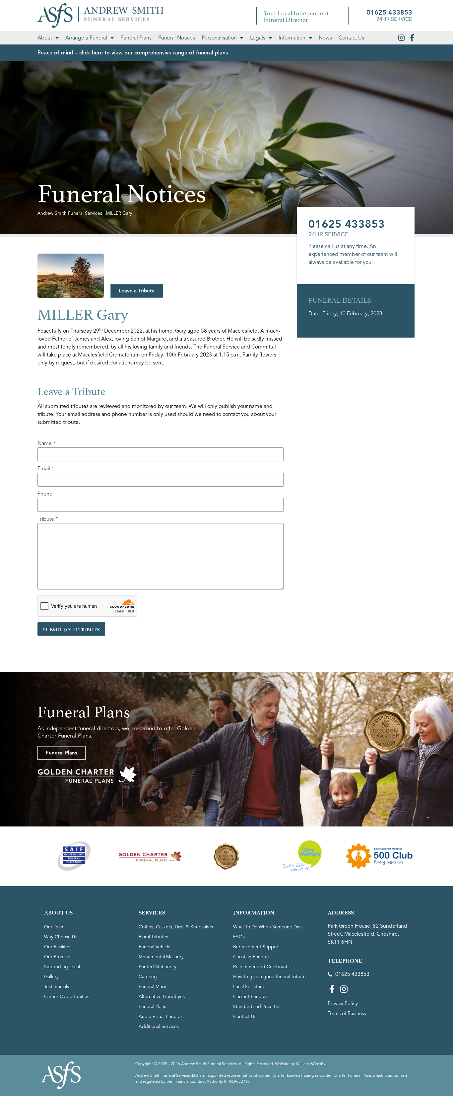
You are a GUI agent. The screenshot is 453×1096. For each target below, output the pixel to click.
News (325, 38)
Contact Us (351, 38)
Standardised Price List (257, 1006)
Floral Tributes (153, 937)
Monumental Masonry (161, 957)
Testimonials (56, 986)
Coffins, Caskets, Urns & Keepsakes (176, 927)
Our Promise (57, 957)
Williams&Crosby (310, 1063)
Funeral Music (153, 986)
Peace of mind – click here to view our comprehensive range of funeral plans (132, 52)
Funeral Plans (136, 38)
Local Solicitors (248, 986)
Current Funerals (250, 996)
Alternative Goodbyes (162, 996)
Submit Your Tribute (71, 629)
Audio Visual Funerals (161, 1016)
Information (292, 38)
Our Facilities (57, 947)
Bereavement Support (256, 947)
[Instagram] (401, 37)
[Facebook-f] (412, 37)
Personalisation (219, 38)
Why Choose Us (60, 937)
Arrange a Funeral (86, 38)
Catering (148, 976)
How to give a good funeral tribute (269, 976)
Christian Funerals (251, 957)
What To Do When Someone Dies (267, 927)
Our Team (54, 927)
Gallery (51, 976)
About (44, 38)
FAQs (239, 937)
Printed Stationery (157, 967)
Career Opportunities (66, 996)
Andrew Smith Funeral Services (69, 213)
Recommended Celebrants (261, 967)
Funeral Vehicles (155, 947)
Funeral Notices (176, 38)
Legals (257, 38)
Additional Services (159, 1026)
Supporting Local (62, 967)
